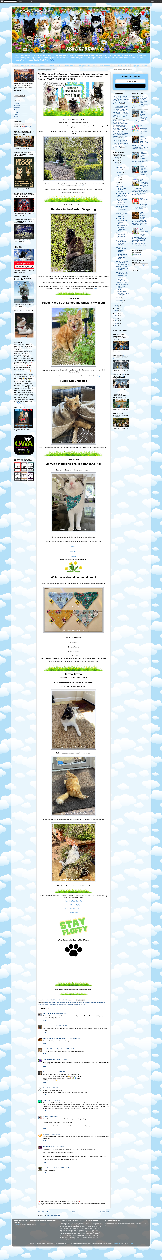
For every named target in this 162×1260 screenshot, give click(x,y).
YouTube (16, 116)
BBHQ (57, 1002)
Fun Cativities (117, 66)
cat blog (62, 1002)
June (118, 180)
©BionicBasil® (47, 1002)
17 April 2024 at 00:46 (61, 1013)
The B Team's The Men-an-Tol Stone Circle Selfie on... (122, 273)
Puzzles (59, 66)
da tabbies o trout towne (51, 1072)
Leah (44, 1100)
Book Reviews (70, 66)
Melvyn (40, 1004)
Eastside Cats (47, 1088)
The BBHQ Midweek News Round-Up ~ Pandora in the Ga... (122, 235)
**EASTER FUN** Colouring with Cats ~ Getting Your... (122, 293)
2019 (116, 315)
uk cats (83, 1004)
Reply (44, 1020)
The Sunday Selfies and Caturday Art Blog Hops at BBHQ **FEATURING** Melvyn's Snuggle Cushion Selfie (121, 135)
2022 (116, 308)
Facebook (17, 105)
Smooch (70, 1004)
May (117, 182)
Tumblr (16, 112)
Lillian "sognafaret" (49, 1168)
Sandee (45, 1116)
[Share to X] (81, 1000)
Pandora (55, 1004)
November (119, 167)
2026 (116, 158)
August (118, 175)
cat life (67, 1002)
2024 (116, 163)
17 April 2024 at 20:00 (54, 1134)
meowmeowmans (48, 1026)
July (117, 177)
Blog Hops (135, 66)
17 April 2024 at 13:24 (58, 1088)
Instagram (17, 107)
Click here (17, 1224)
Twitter (16, 114)
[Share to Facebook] (83, 1000)
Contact (51, 66)
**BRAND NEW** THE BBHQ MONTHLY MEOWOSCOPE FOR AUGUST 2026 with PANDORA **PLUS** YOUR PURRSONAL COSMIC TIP (140, 143)
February (119, 300)
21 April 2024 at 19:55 (62, 1168)
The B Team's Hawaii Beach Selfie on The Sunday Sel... (122, 195)
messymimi (46, 1146)
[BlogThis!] (79, 1000)
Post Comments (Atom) (53, 1215)
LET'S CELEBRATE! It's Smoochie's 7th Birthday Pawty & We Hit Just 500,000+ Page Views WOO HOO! (140, 204)
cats (84, 1002)
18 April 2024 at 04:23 (57, 1146)
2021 (116, 311)
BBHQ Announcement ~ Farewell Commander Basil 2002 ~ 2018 (143, 129)
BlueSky (16, 103)
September (119, 172)
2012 (116, 325)
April (117, 184)
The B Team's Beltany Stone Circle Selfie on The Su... (121, 249)
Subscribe (130, 86)
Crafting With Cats (84, 66)
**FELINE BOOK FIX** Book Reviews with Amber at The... (121, 280)
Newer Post (43, 1212)
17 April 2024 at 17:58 (53, 1100)
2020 (116, 313)
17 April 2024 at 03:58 (74, 1038)
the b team (77, 1004)
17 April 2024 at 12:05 (62, 1059)
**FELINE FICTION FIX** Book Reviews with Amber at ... (121, 202)
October (119, 170)
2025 (116, 160)
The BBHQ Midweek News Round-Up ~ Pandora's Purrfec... (122, 287)
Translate (28, 126)
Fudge (104, 1002)
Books (127, 66)
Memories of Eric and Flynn (51, 1049)
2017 (116, 320)
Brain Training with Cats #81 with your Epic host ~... (122, 215)
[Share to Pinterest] (84, 1000)
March (118, 298)
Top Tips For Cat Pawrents (101, 66)
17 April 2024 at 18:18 (54, 1116)
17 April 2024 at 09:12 (67, 1049)
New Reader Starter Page (29, 66)
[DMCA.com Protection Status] (19, 96)
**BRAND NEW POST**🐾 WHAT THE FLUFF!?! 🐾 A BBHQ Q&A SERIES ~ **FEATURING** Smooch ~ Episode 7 (139, 116)
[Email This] (77, 1000)
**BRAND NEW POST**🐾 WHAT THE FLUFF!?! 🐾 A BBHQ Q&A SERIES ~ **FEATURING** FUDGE (139, 158)
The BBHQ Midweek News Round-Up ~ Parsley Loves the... (122, 209)
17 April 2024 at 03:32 (61, 1026)
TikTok (16, 110)
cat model (79, 1002)
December (119, 165)
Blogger (131, 1243)
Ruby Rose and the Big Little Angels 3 (55, 1038)
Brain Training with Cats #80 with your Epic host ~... (122, 268)
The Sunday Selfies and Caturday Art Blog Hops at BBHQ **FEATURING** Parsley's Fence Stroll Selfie (140, 102)
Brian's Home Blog (49, 1013)
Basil (53, 1002)
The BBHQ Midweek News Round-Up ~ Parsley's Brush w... (122, 262)
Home (16, 66)
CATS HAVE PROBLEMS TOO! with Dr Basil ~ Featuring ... (122, 189)
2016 (116, 323)
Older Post (104, 1212)
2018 (116, 318)
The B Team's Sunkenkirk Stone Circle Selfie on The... (122, 221)
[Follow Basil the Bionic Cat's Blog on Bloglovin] (140, 265)
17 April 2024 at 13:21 (65, 1072)
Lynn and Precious (49, 1059)
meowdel (46, 1004)
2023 (116, 306)
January (119, 303)
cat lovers (73, 1002)
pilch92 (45, 1134)
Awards (144, 66)
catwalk (99, 1002)
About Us (43, 66)
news (51, 1004)
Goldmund (117, 1243)
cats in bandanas (91, 1002)
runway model (63, 1004)
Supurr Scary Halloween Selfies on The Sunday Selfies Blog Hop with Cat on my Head (139, 171)
